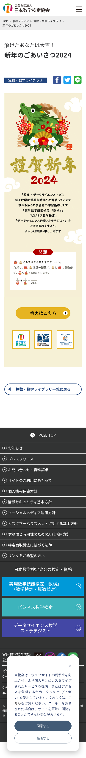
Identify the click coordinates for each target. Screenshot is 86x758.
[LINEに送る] (78, 79)
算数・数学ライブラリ (47, 21)
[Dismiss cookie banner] (70, 666)
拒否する (43, 738)
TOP (5, 21)
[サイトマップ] (79, 9)
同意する (43, 726)
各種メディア (21, 21)
